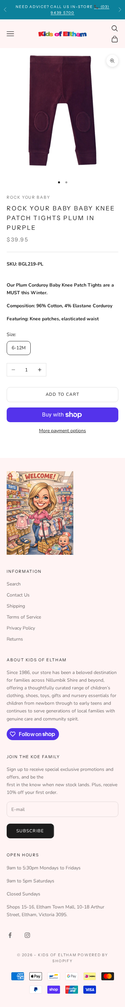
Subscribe (30, 831)
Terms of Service (24, 617)
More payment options (62, 431)
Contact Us (18, 595)
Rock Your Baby (28, 197)
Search (14, 584)
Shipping (16, 606)
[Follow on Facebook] (10, 935)
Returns (15, 639)
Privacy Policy (21, 628)
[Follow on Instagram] (27, 935)
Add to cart (62, 394)
